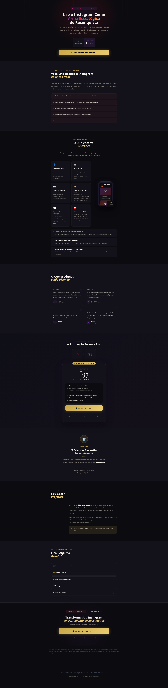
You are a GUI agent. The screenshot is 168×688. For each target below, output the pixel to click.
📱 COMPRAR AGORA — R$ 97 (84, 631)
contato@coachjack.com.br (84, 473)
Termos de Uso (62, 654)
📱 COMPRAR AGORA (84, 408)
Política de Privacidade (64, 658)
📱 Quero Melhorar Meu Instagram (84, 52)
